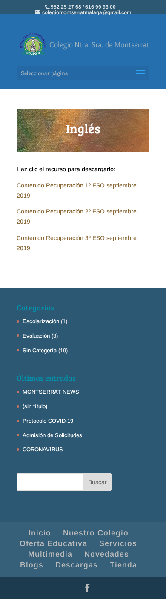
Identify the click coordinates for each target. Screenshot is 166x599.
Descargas (76, 565)
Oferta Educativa (53, 543)
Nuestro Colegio (96, 533)
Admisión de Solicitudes (52, 435)
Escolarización (41, 321)
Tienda (123, 565)
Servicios (118, 543)
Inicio (40, 533)
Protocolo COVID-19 (48, 421)
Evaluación (36, 336)
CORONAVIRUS (43, 449)
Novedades (106, 554)
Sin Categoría (40, 350)
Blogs (31, 565)
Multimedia (50, 554)
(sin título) (35, 406)
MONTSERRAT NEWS (51, 392)
